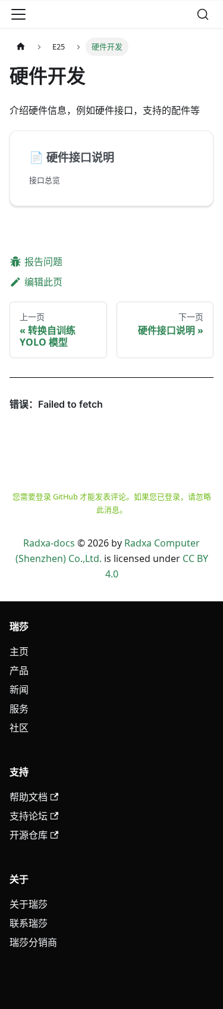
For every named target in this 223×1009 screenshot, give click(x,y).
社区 (19, 727)
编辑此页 (43, 281)
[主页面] (21, 47)
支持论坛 (29, 815)
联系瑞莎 (29, 923)
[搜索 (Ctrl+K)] (202, 14)
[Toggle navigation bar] (18, 14)
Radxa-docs (49, 542)
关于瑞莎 (29, 904)
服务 (19, 708)
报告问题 (43, 261)
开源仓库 (29, 835)
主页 (19, 651)
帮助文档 (29, 796)
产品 (19, 670)
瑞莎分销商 (33, 942)
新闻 (19, 689)
